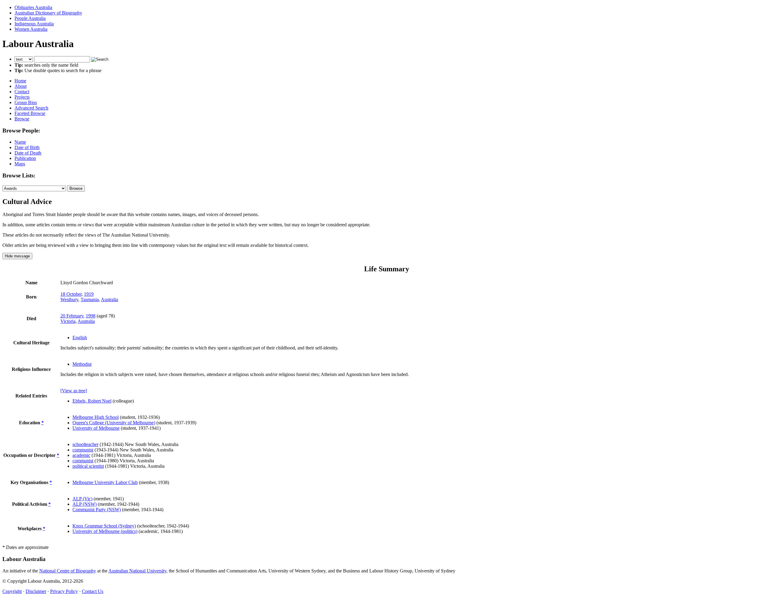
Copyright (12, 591)
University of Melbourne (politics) (104, 531)
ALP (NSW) (84, 504)
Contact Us (92, 591)
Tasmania (90, 299)
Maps (19, 163)
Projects (22, 97)
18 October (71, 294)
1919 (89, 294)
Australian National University (137, 570)
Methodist (81, 364)
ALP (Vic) (82, 498)
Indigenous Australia (34, 23)
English (79, 337)
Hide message (17, 256)
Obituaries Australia (33, 7)
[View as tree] (73, 390)
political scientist (88, 466)
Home (20, 80)
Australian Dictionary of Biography (48, 12)
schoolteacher (85, 444)
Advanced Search (31, 107)
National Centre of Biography (67, 570)
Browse (21, 118)
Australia (109, 299)
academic (81, 455)
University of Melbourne (96, 428)
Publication (25, 158)
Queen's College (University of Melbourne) (113, 422)
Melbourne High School (95, 417)
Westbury (69, 299)
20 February (71, 315)
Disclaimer (36, 591)
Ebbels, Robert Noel (91, 400)
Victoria (67, 321)
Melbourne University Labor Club (105, 482)
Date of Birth (27, 147)
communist (82, 449)
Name (20, 142)
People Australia (30, 18)
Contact (21, 91)
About (20, 86)
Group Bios (25, 102)
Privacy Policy (64, 591)
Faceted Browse (29, 113)
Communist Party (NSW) (96, 509)
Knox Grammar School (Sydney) (104, 525)
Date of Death (27, 152)
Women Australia (30, 29)
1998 (90, 315)
